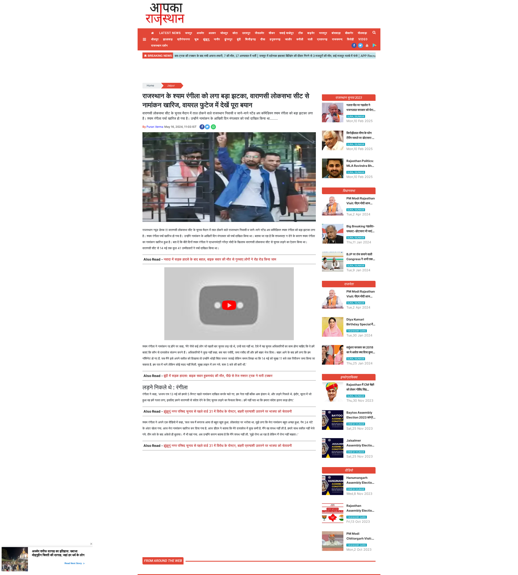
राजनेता (348, 284)
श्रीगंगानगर (183, 39)
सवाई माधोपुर (286, 33)
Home (153, 33)
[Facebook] (354, 45)
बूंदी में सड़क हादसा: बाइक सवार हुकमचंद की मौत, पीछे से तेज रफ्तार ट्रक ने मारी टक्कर (218, 376)
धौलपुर (155, 39)
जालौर (288, 39)
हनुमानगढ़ (275, 39)
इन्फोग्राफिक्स (348, 377)
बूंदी (239, 39)
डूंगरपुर (228, 39)
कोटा (235, 33)
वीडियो (349, 470)
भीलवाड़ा (362, 33)
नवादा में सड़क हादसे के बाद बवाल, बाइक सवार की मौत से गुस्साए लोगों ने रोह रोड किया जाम (220, 259)
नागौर (217, 39)
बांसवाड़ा (336, 33)
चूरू (196, 39)
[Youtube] (366, 45)
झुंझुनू (206, 39)
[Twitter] (360, 45)
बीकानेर (349, 33)
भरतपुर (323, 33)
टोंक (300, 33)
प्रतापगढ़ (322, 39)
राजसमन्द (337, 39)
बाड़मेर (311, 33)
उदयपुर (246, 33)
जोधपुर (224, 33)
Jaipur (171, 85)
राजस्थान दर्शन (159, 45)
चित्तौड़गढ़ (250, 39)
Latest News (170, 33)
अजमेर (200, 33)
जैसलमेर (259, 33)
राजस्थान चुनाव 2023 (348, 98)
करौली (299, 39)
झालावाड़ (168, 39)
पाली (310, 39)
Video (363, 39)
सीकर (272, 33)
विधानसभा (349, 191)
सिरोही (350, 39)
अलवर (212, 33)
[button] (145, 39)
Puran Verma (154, 126)
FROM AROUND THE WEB (163, 561)
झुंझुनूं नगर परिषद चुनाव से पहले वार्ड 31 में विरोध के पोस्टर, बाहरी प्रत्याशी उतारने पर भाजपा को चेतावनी (228, 411)
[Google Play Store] (374, 45)
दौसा (262, 39)
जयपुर (188, 33)
